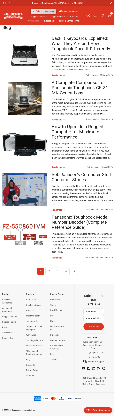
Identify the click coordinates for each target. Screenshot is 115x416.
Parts (4, 327)
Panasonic (55, 300)
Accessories (7, 333)
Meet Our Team (33, 316)
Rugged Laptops (9, 316)
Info (77, 21)
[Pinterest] (103, 368)
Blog (28, 359)
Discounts (30, 365)
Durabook (54, 335)
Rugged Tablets (9, 322)
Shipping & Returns (34, 340)
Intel (52, 354)
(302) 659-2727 (96, 352)
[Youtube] (83, 368)
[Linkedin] (93, 368)
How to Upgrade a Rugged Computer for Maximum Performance (77, 132)
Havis (52, 321)
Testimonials (32, 321)
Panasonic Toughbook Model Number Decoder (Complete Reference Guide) (80, 222)
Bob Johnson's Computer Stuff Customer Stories (82, 177)
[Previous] (10, 3)
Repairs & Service (65, 21)
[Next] (105, 3)
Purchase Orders (33, 305)
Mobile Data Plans (34, 346)
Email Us (96, 357)
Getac (53, 305)
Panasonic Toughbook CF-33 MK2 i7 (48, 3)
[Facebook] (88, 368)
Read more (57, 75)
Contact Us (31, 300)
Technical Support (96, 361)
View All (53, 359)
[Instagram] (98, 368)
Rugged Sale (7, 338)
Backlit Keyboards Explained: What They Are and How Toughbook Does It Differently (81, 43)
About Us (30, 310)
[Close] (111, 3)
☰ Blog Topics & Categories (98, 410)
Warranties (31, 335)
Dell (52, 316)
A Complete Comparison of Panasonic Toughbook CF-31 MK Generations (80, 87)
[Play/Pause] (4, 3)
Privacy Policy (32, 370)
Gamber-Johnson (58, 340)
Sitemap (30, 375)
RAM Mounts (56, 310)
